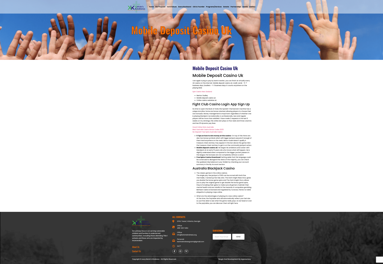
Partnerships (236, 7)
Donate (226, 7)
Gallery (252, 7)
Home (151, 7)
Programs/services (214, 7)
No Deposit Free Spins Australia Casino (207, 132)
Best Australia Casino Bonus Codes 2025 (208, 129)
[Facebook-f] (174, 251)
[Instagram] (180, 251)
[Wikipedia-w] (186, 251)
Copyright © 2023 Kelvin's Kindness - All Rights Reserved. (154, 259)
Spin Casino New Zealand (202, 91)
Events (245, 7)
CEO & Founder (199, 7)
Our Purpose (160, 7)
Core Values (172, 7)
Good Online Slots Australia (203, 127)
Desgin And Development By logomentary (234, 259)
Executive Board (184, 7)
